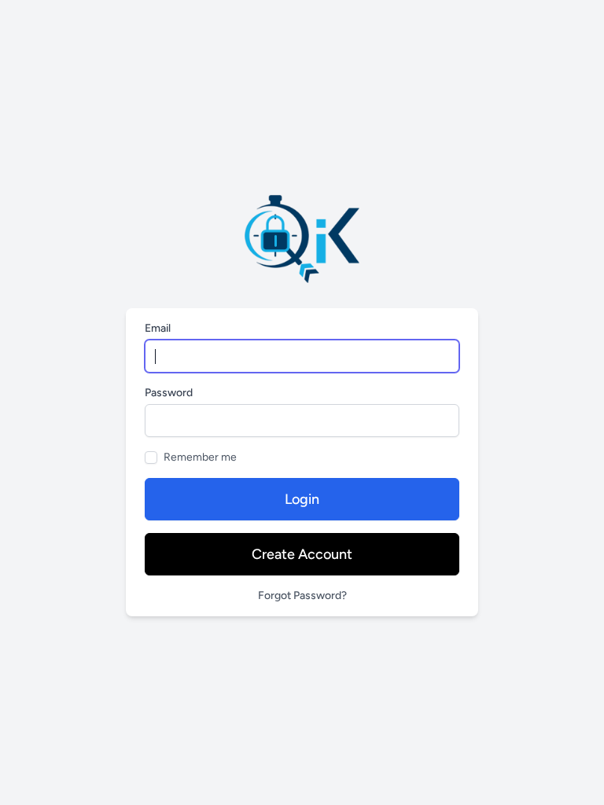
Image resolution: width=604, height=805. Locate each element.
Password (169, 392)
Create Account (302, 554)
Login (302, 499)
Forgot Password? (302, 595)
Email (158, 328)
